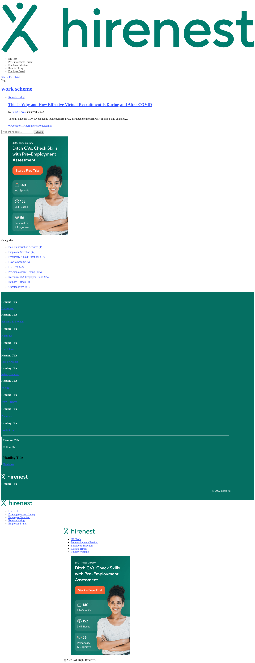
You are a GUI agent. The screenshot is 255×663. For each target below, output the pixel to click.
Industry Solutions (10, 374)
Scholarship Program (12, 321)
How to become (19, 261)
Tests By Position (9, 361)
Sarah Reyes (19, 111)
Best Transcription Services (25, 247)
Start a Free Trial (10, 77)
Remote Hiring (15, 68)
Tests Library (7, 349)
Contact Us (7, 430)
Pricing (5, 387)
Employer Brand (16, 71)
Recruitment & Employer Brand (28, 276)
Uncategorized (18, 286)
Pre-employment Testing (20, 62)
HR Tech (12, 59)
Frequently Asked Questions (26, 256)
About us (6, 416)
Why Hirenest (9, 401)
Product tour (7, 308)
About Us (6, 335)
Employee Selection (18, 65)
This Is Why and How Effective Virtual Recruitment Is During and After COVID (80, 104)
